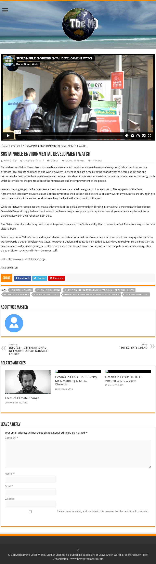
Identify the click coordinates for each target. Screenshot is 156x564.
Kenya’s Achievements (46, 294)
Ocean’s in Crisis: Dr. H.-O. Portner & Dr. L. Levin (123, 378)
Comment (11, 437)
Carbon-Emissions (21, 290)
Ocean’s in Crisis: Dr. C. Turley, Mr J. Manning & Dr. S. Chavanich (76, 380)
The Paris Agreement (136, 294)
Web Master (10, 160)
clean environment (48, 290)
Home (4, 146)
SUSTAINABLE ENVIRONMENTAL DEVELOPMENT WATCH (91, 294)
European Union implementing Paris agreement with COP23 (99, 290)
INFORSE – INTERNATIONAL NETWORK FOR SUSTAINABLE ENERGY (28, 349)
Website (9, 498)
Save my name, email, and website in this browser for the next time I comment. (102, 511)
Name (9, 473)
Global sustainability (16, 294)
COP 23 (15, 146)
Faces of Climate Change (22, 398)
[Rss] (78, 550)
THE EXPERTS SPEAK (133, 346)
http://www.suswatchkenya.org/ (26, 259)
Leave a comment (75, 160)
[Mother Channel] (78, 24)
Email (9, 486)
